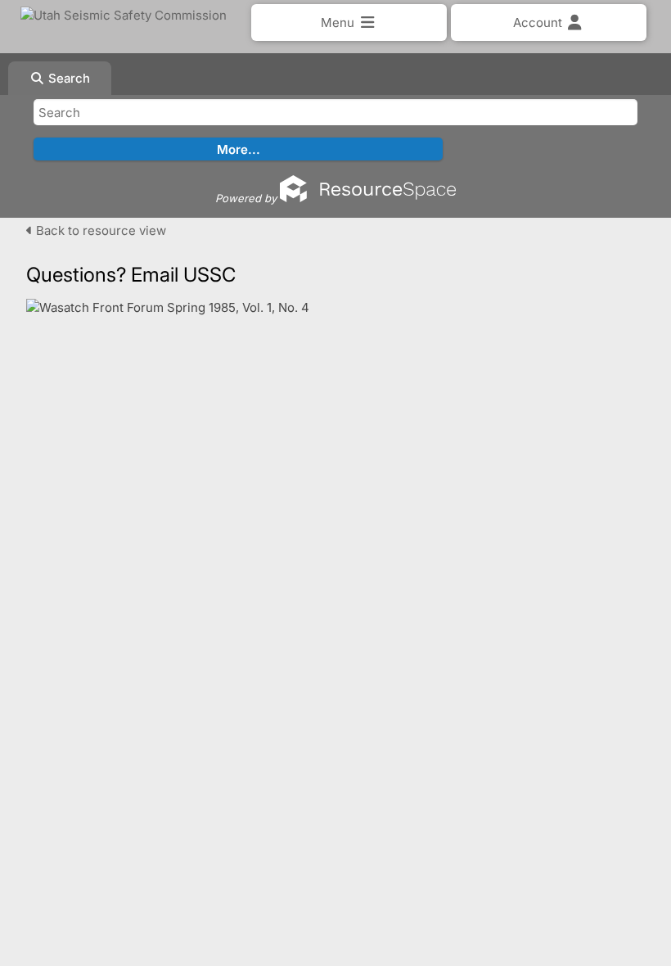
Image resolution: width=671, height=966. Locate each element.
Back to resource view (99, 230)
